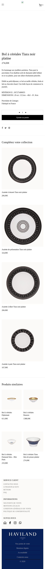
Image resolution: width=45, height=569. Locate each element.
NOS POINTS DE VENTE (12, 503)
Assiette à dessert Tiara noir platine (14, 192)
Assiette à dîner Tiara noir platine (14, 307)
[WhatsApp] (20, 522)
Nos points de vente (22, 544)
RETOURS (7, 490)
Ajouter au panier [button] (7, 199)
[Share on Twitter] (6, 128)
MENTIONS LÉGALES (11, 506)
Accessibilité (22, 553)
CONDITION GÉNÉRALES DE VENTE (17, 509)
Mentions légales (22, 548)
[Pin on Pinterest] (9, 128)
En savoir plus (19, 199)
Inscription (4, 522)
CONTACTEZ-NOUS (10, 484)
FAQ (5, 492)
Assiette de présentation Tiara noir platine (17, 249)
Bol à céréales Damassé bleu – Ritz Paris (9, 457)
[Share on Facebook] (2, 128)
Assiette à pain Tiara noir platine (13, 364)
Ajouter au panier (22, 117)
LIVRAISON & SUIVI (11, 487)
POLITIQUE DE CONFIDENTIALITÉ (16, 511)
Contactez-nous (22, 557)
